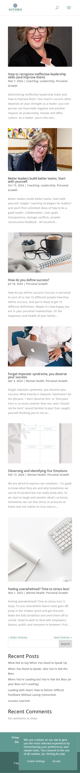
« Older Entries (17, 637)
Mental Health (35, 381)
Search (65, 644)
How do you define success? (28, 280)
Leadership (47, 81)
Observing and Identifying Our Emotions (37, 471)
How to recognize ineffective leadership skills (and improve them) (37, 75)
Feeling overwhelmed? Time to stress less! (38, 589)
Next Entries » (63, 637)
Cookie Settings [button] (36, 761)
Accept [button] (56, 761)
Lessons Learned (19, 701)
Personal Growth (37, 284)
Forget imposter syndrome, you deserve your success (37, 375)
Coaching (32, 81)
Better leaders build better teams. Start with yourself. (36, 180)
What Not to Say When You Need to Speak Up (37, 663)
